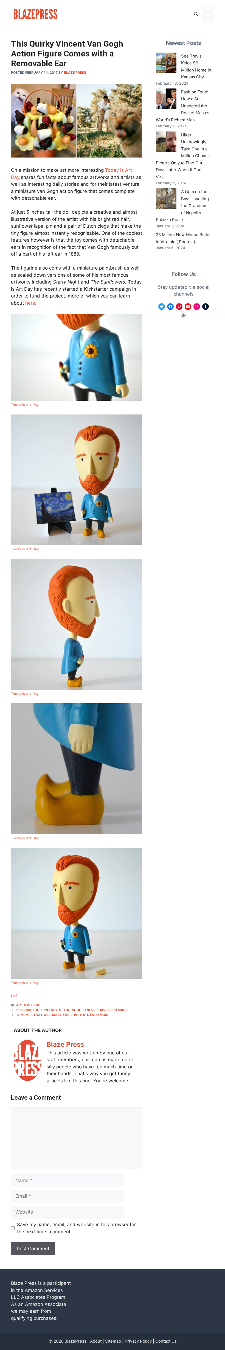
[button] (196, 14)
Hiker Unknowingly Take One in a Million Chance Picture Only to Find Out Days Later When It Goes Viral (183, 155)
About (96, 1341)
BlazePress (75, 1341)
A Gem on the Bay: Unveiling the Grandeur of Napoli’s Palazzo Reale (182, 205)
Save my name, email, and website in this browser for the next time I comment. (76, 1228)
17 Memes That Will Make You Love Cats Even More (62, 1015)
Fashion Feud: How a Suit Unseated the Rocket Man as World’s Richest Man (182, 105)
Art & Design (27, 1005)
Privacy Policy (138, 1341)
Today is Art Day (25, 405)
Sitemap (113, 1341)
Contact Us (166, 1341)
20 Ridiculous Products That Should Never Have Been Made (72, 1010)
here (30, 303)
